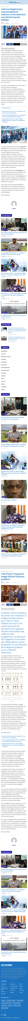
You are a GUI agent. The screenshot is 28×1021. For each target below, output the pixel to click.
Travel (3, 389)
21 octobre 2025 (12, 341)
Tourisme (3, 387)
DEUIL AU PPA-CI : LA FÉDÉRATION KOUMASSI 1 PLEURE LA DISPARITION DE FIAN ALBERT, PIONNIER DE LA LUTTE (13, 295)
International (5, 370)
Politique (7, 6)
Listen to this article (9, 48)
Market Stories (17, 1005)
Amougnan (4, 351)
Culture (3, 354)
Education (4, 365)
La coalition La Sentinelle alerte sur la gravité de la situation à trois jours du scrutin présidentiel (16, 338)
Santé (2, 378)
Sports (3, 384)
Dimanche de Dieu (6, 356)
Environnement (5, 367)
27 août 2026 (9, 236)
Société (3, 381)
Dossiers (3, 359)
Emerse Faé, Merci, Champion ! (9, 500)
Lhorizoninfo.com (7, 1017)
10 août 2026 (9, 276)
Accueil (2, 6)
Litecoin (10, 1005)
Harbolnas (4, 1005)
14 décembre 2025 (15, 582)
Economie (3, 362)
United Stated (5, 1007)
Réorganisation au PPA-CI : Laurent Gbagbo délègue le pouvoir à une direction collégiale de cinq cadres (13, 120)
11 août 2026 (9, 256)
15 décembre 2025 (15, 23)
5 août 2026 (4, 502)
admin (7, 23)
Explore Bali (20, 1000)
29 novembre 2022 (12, 334)
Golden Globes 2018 (6, 1003)
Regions (3, 376)
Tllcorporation (16, 1017)
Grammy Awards (16, 1003)
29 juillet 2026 (9, 298)
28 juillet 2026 (9, 318)
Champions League (11, 1000)
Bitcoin (3, 1000)
